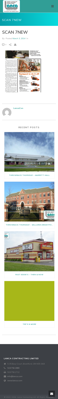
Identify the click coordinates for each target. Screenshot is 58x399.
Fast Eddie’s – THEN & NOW (29, 275)
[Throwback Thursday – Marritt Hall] (29, 152)
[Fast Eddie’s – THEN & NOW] (29, 251)
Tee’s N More (29, 324)
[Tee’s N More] (29, 301)
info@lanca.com (14, 376)
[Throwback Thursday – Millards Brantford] (29, 202)
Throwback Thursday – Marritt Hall (29, 175)
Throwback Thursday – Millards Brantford (30, 225)
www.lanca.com (14, 380)
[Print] (16, 44)
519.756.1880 (13, 368)
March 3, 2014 (19, 38)
